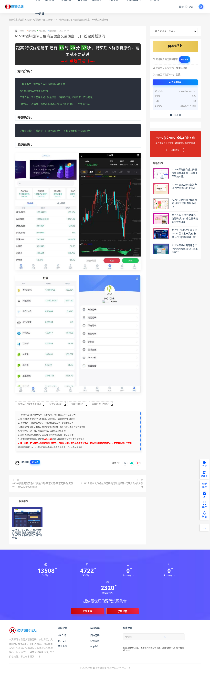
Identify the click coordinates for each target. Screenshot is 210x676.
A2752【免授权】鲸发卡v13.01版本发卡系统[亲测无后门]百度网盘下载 (184, 233)
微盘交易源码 (55, 403)
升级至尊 (184, 59)
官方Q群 (62, 640)
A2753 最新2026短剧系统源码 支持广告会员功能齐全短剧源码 (185, 218)
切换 (204, 516)
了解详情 (122, 611)
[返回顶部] (204, 527)
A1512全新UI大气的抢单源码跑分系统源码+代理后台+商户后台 (112, 485)
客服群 (204, 475)
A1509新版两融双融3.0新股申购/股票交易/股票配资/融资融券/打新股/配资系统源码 (42, 485)
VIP (204, 496)
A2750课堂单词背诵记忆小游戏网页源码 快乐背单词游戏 (185, 249)
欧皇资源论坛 (24, 19)
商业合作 (62, 646)
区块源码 (32, 30)
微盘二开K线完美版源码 (29, 403)
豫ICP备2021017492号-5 (118, 667)
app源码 (94, 646)
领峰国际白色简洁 (100, 403)
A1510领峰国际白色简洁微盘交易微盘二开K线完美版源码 (57, 447)
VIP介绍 (62, 635)
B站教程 (39, 13)
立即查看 (87, 610)
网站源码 (42, 30)
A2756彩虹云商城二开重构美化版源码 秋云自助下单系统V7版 (185, 173)
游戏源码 (95, 640)
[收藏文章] (125, 463)
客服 (204, 465)
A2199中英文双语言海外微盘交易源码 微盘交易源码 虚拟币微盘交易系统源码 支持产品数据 (27, 534)
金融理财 (53, 30)
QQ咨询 (176, 114)
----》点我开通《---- (78, 61)
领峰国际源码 (77, 403)
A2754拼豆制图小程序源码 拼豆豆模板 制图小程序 (184, 203)
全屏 (204, 506)
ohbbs (25, 462)
